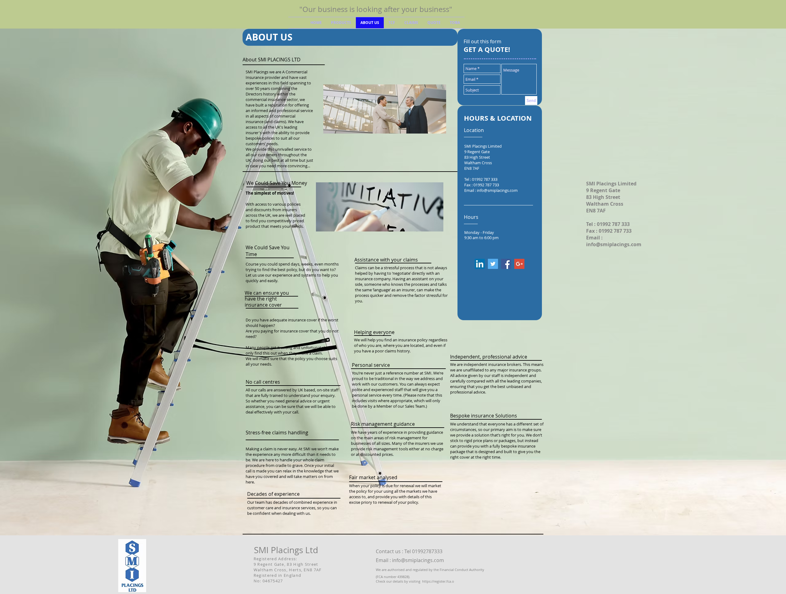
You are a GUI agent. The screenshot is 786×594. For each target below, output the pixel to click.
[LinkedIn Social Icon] (480, 264)
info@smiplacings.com (497, 190)
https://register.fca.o (438, 581)
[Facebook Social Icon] (506, 264)
